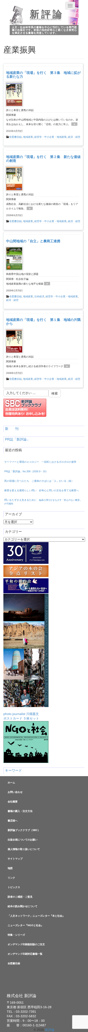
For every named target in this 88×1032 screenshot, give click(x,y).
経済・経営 (74, 137)
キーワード (13, 770)
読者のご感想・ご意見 (20, 896)
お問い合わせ (15, 792)
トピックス (14, 887)
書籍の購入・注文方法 (20, 811)
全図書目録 (15, 137)
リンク (11, 877)
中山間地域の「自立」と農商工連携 (33, 241)
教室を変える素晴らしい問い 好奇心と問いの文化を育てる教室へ (41, 490)
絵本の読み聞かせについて (22, 906)
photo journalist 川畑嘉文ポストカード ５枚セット (21, 716)
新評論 (47, 14)
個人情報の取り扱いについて (24, 849)
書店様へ (13, 820)
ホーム (11, 782)
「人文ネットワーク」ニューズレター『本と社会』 (36, 915)
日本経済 (39, 296)
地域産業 (28, 137)
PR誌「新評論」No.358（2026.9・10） (26, 471)
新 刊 (12, 429)
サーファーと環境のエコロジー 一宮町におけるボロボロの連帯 (40, 461)
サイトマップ (15, 858)
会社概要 (13, 801)
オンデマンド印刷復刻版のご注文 (26, 944)
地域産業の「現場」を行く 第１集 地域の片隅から (43, 321)
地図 (10, 868)
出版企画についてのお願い (22, 839)
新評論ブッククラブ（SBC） (24, 830)
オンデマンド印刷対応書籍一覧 (25, 953)
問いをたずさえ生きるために (43, 502)
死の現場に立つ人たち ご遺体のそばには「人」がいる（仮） (39, 481)
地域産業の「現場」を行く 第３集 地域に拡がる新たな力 (43, 74)
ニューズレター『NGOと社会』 (25, 925)
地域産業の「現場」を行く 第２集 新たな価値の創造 (43, 158)
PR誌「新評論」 (17, 439)
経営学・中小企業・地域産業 (50, 137)
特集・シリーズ (16, 934)
